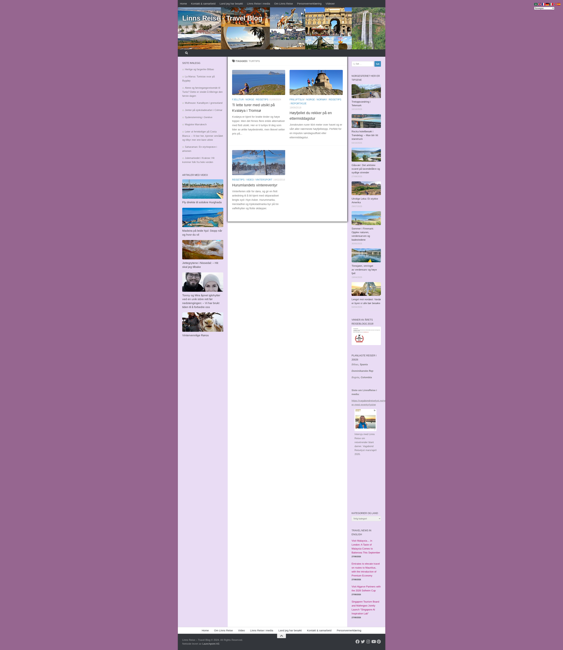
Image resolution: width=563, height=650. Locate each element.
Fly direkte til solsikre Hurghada (202, 202)
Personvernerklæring (309, 3)
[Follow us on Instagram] (368, 642)
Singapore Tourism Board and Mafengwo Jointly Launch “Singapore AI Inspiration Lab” (365, 607)
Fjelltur (238, 99)
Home (183, 3)
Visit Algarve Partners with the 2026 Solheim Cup (366, 588)
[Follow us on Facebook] (358, 642)
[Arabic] (536, 4)
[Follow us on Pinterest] (379, 642)
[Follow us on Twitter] (363, 642)
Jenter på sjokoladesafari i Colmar (203, 110)
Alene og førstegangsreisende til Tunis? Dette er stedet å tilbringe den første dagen (202, 91)
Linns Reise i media (258, 3)
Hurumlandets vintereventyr (254, 185)
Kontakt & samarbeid (203, 3)
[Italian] (551, 4)
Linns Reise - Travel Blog (222, 18)
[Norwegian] (555, 4)
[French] (544, 4)
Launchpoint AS (210, 643)
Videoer (330, 3)
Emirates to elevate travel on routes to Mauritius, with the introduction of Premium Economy (366, 569)
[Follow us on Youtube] (373, 642)
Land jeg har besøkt (231, 3)
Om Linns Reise (283, 3)
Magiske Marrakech (196, 124)
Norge (250, 99)
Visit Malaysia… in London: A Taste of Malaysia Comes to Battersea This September (366, 546)
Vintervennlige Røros (195, 335)
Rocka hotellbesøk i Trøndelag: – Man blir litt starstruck (365, 135)
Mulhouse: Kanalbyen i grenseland (203, 103)
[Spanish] (559, 4)
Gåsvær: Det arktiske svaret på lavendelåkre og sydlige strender (366, 169)
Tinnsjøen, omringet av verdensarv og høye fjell (364, 269)
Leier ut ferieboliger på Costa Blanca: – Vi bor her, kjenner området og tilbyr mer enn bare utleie (202, 135)
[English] (540, 4)
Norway (322, 99)
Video (250, 179)
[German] (547, 4)
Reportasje (299, 103)
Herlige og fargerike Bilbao (199, 69)
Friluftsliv (297, 99)
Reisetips (262, 99)
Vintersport (263, 179)
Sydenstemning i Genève (199, 117)
